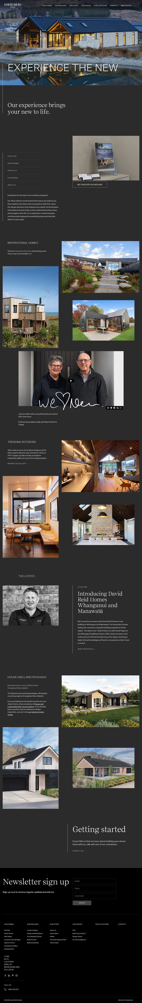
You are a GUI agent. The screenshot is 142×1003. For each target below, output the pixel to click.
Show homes (13, 163)
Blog (6, 959)
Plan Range (13, 178)
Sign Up (82, 903)
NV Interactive (128, 1000)
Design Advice (77, 936)
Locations (9, 962)
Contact (114, 6)
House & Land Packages (12, 940)
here (30, 254)
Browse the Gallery (17, 464)
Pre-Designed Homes (34, 936)
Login (6, 956)
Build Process (31, 940)
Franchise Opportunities (58, 940)
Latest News (54, 933)
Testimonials (54, 943)
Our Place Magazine (79, 940)
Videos (52, 936)
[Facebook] (5, 975)
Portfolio (12, 171)
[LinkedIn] (9, 975)
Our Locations (100, 6)
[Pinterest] (13, 975)
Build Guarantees (33, 943)
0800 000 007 (126, 6)
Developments (9, 949)
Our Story (73, 6)
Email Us (8, 964)
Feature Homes (9, 943)
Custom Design (32, 930)
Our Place (12, 156)
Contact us (78, 851)
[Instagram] (17, 975)
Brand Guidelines (12, 967)
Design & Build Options (35, 933)
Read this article (85, 649)
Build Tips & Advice (79, 933)
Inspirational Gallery (11, 946)
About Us (12, 185)
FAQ (74, 930)
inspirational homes (23, 251)
